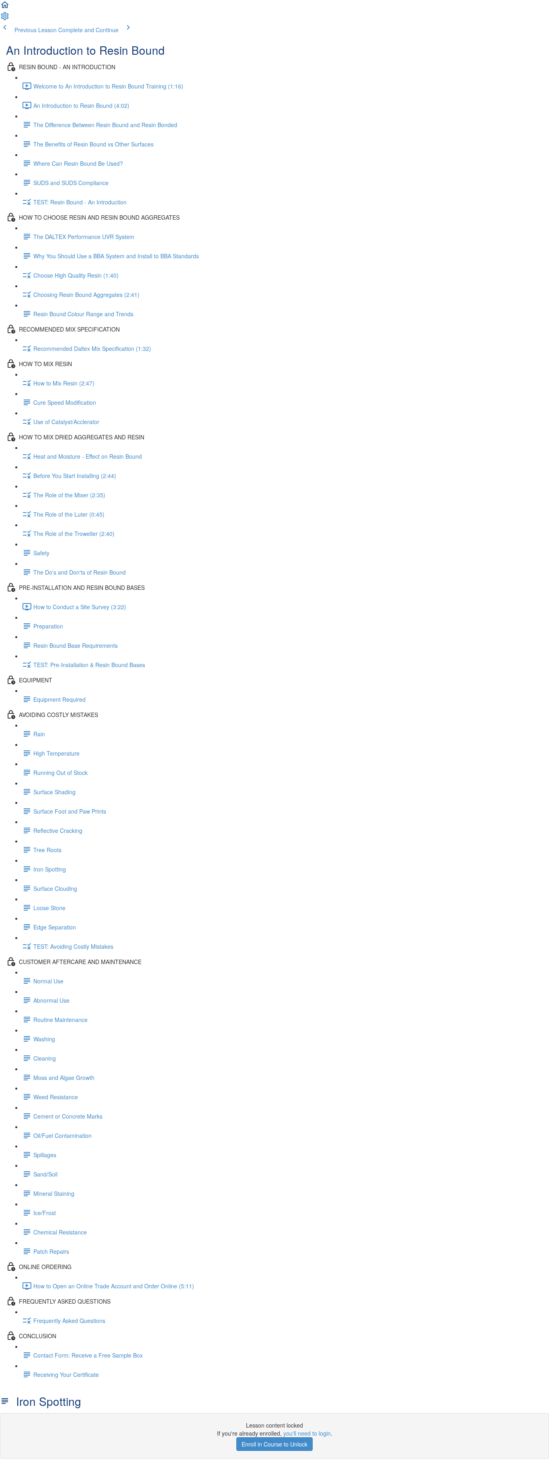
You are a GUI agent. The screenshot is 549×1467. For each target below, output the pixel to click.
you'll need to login (307, 1433)
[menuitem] (5, 18)
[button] (5, 7)
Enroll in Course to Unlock (274, 1444)
